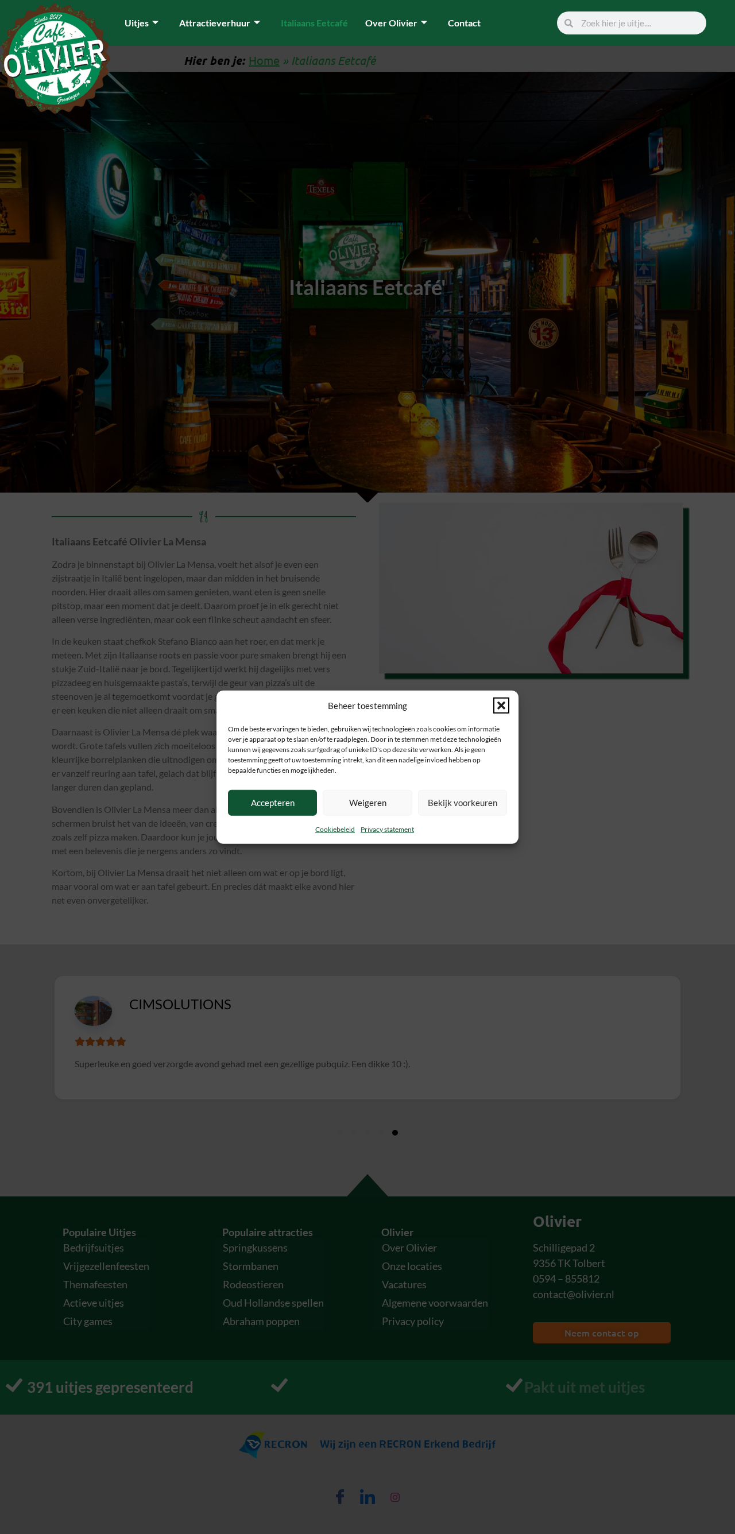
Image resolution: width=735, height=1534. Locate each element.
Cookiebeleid (335, 828)
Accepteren (273, 802)
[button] (501, 705)
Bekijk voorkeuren (462, 802)
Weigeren (367, 802)
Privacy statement (387, 828)
